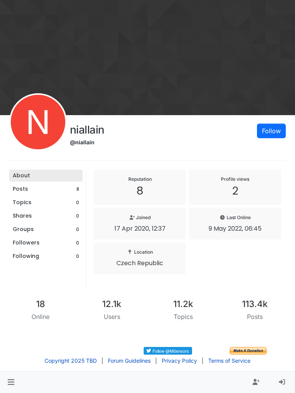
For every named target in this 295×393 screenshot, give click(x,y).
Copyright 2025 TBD (71, 360)
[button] (11, 382)
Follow (271, 131)
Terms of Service (229, 360)
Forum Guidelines (129, 360)
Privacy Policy (179, 360)
